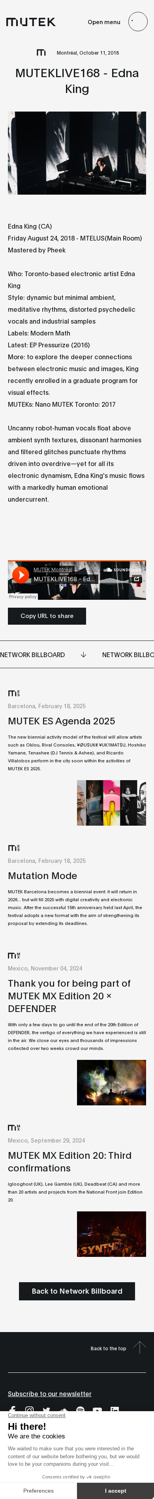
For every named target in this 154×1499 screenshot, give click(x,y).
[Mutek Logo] (31, 22)
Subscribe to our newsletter (50, 1393)
